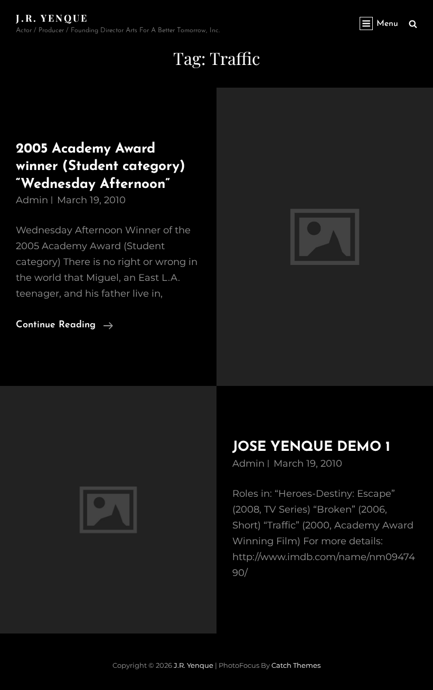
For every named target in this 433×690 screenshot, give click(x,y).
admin (32, 200)
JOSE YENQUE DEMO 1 (311, 447)
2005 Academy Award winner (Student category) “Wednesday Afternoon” (100, 167)
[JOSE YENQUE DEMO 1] (108, 510)
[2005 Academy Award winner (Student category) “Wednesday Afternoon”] (324, 237)
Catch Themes (296, 665)
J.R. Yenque (52, 18)
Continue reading (64, 326)
